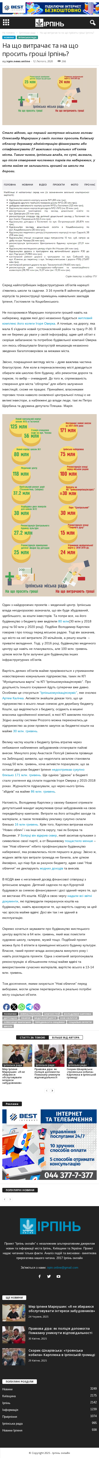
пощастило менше (78, 841)
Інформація (10, 1410)
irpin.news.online (18, 61)
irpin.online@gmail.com (62, 1267)
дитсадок (10, 1018)
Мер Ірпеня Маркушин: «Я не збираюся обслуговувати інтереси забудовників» (13, 1075)
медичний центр (45, 1018)
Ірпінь (6, 1403)
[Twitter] (50, 1277)
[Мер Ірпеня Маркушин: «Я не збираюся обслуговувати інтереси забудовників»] (17, 1055)
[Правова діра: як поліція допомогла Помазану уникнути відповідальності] (49, 1055)
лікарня (25, 1018)
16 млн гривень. (27, 824)
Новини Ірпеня (12, 1430)
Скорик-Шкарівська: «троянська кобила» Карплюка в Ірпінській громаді (81, 1073)
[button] (92, 23)
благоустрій (52, 1013)
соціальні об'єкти (80, 1022)
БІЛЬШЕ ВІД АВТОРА (65, 1037)
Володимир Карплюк (77, 1013)
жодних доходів (51, 868)
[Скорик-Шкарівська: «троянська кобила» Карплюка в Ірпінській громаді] (82, 1055)
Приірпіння (9, 1416)
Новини (9, 37)
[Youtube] (59, 1277)
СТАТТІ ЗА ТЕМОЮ (32, 1037)
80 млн (63, 621)
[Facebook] (40, 1277)
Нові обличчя (68, 1018)
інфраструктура (30, 1013)
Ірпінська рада (27, 37)
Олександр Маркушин (17, 1022)
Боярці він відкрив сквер (39, 835)
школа (8, 1026)
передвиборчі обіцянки (50, 1022)
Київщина (9, 1396)
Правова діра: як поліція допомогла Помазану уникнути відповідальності (47, 1073)
